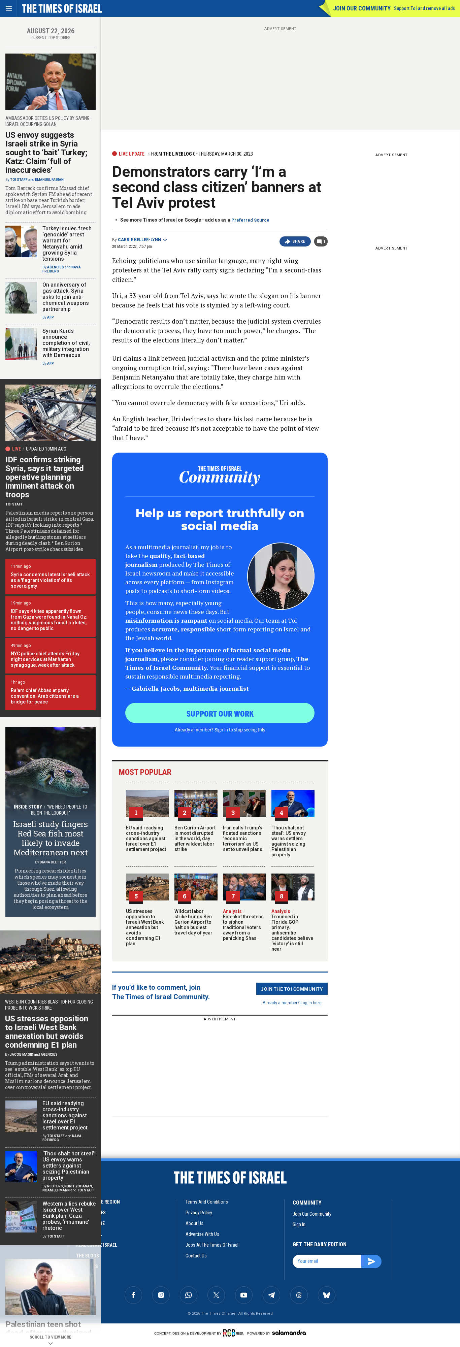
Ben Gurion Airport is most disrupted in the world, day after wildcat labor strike (195, 838)
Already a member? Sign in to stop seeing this (220, 729)
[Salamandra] (289, 1332)
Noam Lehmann (56, 1190)
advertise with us (202, 1234)
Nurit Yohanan (78, 1186)
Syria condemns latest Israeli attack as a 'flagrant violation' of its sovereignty (50, 580)
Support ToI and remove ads (424, 8)
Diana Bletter (53, 862)
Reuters (55, 1186)
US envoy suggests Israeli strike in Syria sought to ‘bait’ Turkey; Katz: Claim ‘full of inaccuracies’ (46, 152)
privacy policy (199, 1212)
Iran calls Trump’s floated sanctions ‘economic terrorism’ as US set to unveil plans (242, 838)
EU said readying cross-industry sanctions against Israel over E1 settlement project (146, 838)
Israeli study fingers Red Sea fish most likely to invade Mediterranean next (50, 838)
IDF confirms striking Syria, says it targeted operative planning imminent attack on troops (44, 477)
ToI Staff (19, 180)
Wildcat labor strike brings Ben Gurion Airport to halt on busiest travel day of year (193, 922)
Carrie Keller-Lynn (139, 239)
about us (194, 1223)
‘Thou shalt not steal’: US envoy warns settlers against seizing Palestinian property (288, 841)
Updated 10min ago (46, 449)
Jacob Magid (21, 1054)
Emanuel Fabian (49, 180)
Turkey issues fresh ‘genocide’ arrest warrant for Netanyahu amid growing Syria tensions (67, 243)
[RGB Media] (234, 1333)
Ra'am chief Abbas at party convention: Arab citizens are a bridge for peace (45, 696)
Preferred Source (250, 220)
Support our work (220, 713)
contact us (196, 1255)
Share (298, 241)
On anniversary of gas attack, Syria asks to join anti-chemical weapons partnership (65, 297)
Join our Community (362, 8)
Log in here (311, 1002)
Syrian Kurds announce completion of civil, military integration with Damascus (66, 343)
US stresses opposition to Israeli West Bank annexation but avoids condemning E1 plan (145, 927)
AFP (50, 317)
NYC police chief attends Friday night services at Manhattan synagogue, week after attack (45, 659)
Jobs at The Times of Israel (212, 1245)
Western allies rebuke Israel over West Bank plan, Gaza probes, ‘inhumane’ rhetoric (69, 1216)
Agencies (55, 267)
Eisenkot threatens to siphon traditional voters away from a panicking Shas (243, 925)
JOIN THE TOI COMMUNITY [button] (292, 989)
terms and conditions (207, 1202)
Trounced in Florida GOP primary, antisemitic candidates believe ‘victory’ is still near (292, 930)
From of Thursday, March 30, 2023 (201, 154)
